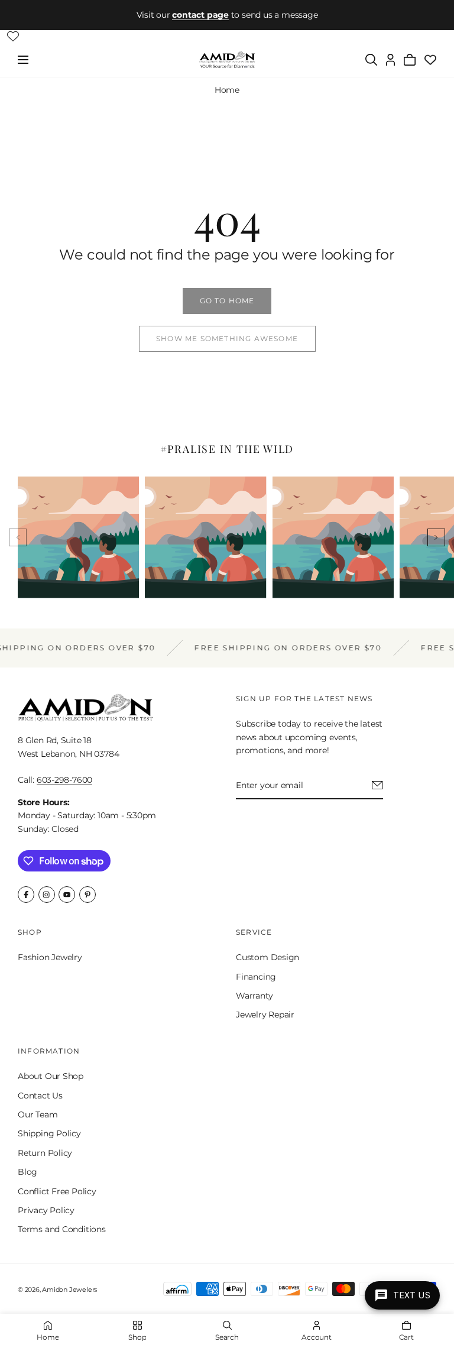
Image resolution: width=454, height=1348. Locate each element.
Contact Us (40, 1095)
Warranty (254, 995)
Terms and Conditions (62, 1229)
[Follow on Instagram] (46, 894)
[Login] (390, 60)
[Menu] (23, 60)
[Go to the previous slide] (18, 537)
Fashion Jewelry (50, 957)
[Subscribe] (377, 785)
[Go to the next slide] (436, 537)
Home (227, 90)
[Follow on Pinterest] (87, 894)
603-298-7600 (64, 780)
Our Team (37, 1114)
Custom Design (267, 957)
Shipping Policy (49, 1133)
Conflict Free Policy (57, 1190)
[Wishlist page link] (13, 36)
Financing (256, 976)
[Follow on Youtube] (67, 894)
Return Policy (45, 1152)
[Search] (371, 60)
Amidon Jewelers (69, 1289)
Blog (27, 1171)
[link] (227, 301)
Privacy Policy (46, 1210)
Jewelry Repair (265, 1014)
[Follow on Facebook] (26, 894)
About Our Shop (50, 1076)
